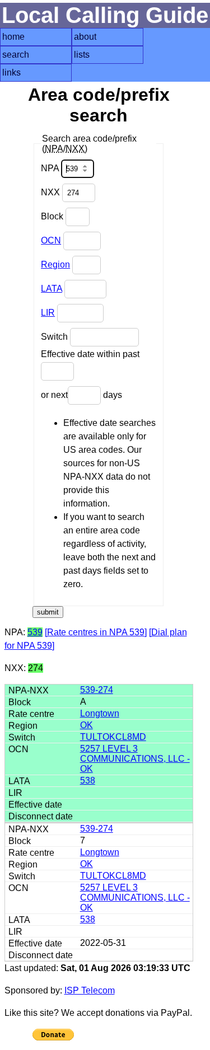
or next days (81, 395)
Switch (55, 336)
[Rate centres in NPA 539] (96, 632)
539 (35, 632)
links (11, 72)
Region (55, 264)
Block (53, 216)
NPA (51, 168)
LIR (48, 312)
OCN (51, 240)
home (13, 36)
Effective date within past (90, 354)
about (85, 36)
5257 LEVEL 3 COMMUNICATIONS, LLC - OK (135, 759)
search (15, 54)
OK (86, 725)
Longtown (99, 713)
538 (87, 780)
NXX (51, 192)
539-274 (96, 690)
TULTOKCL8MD (113, 737)
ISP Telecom (89, 990)
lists (82, 54)
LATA (51, 288)
